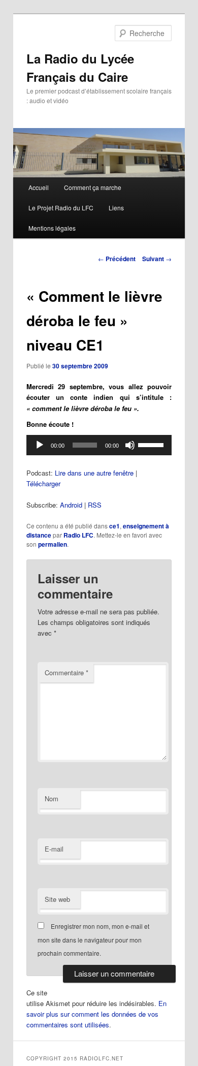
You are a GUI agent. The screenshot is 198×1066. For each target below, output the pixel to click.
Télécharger (43, 483)
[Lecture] (40, 445)
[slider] (152, 444)
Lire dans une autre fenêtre (94, 473)
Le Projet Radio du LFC (60, 207)
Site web (57, 899)
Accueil (38, 187)
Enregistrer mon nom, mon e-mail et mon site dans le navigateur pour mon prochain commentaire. (93, 939)
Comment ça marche (92, 187)
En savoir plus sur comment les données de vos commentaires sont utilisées (96, 1013)
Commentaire (66, 672)
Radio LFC (78, 535)
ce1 (114, 525)
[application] (99, 445)
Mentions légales (52, 228)
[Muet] (130, 445)
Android (71, 505)
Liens (116, 207)
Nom (51, 798)
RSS (95, 505)
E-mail (54, 849)
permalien (52, 544)
